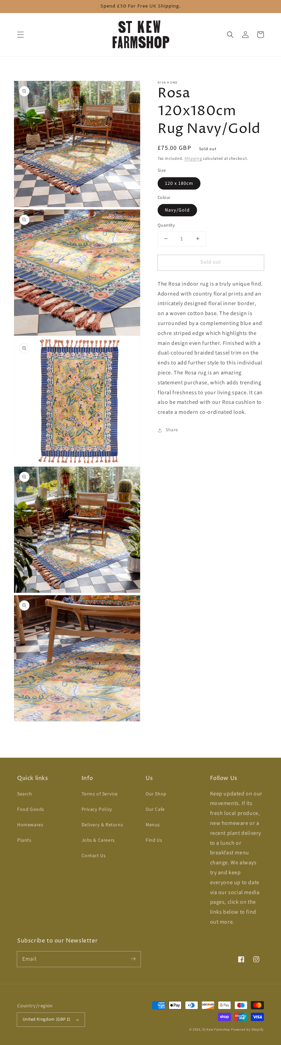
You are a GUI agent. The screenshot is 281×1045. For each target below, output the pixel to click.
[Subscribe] (132, 958)
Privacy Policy (97, 809)
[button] (20, 34)
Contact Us (94, 855)
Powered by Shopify (247, 1029)
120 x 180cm (179, 183)
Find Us (154, 840)
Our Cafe (155, 809)
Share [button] (172, 430)
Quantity (166, 225)
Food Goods (30, 809)
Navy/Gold (177, 210)
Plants (24, 840)
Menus (153, 824)
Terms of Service (100, 794)
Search (24, 794)
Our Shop (156, 794)
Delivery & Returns (102, 824)
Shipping (193, 158)
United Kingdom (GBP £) (47, 1019)
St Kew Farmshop (216, 1029)
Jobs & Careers (98, 840)
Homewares (30, 824)
